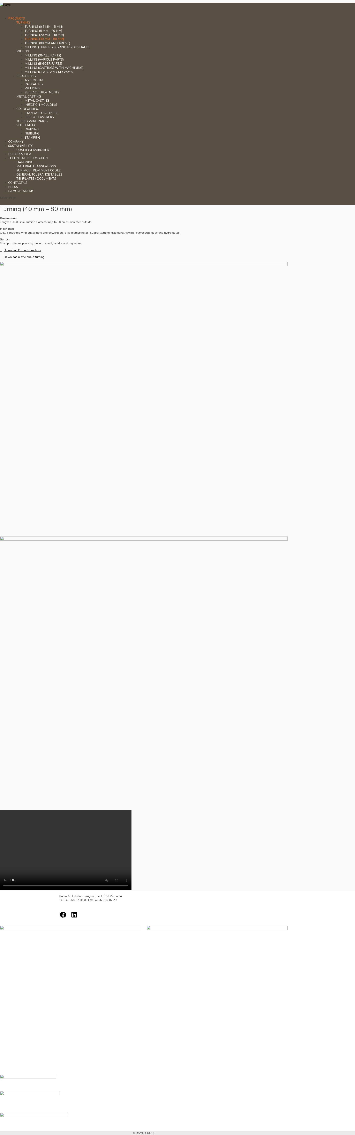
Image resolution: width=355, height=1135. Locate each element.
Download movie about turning (24, 257)
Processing (26, 76)
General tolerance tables (39, 174)
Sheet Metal (26, 125)
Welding (32, 88)
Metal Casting (37, 101)
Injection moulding (41, 105)
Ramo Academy (21, 191)
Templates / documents (36, 179)
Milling (22, 51)
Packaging (34, 84)
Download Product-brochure (22, 250)
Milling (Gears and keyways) (49, 72)
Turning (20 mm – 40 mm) (44, 35)
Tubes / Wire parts (32, 121)
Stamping (32, 138)
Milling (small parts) (43, 55)
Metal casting (28, 96)
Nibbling (32, 133)
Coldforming (27, 109)
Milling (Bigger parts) (43, 64)
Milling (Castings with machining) (54, 68)
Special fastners (39, 117)
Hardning (24, 162)
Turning (23, 23)
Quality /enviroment (33, 150)
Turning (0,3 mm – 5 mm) (44, 27)
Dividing (32, 129)
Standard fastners (41, 113)
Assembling (35, 80)
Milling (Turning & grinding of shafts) (58, 47)
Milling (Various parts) (44, 59)
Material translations (36, 166)
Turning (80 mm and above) (47, 43)
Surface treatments (42, 92)
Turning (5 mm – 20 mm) (43, 31)
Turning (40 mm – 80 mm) (44, 39)
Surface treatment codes (38, 170)
